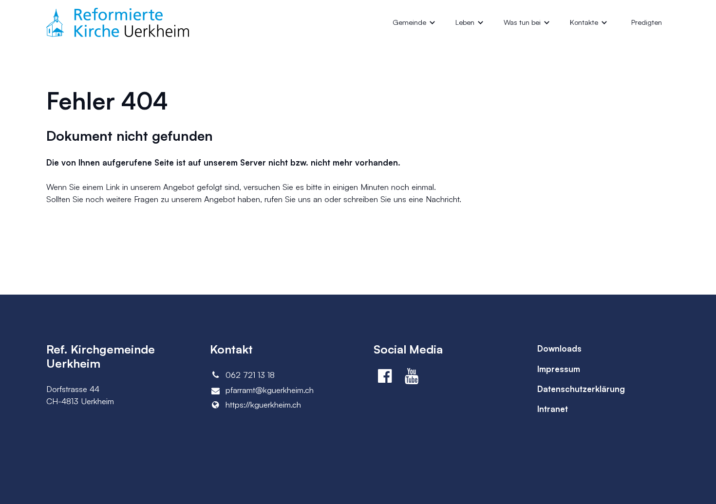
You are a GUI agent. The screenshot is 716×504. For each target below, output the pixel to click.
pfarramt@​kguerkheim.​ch (270, 390)
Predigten (646, 22)
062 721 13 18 (250, 375)
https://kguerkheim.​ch (263, 404)
